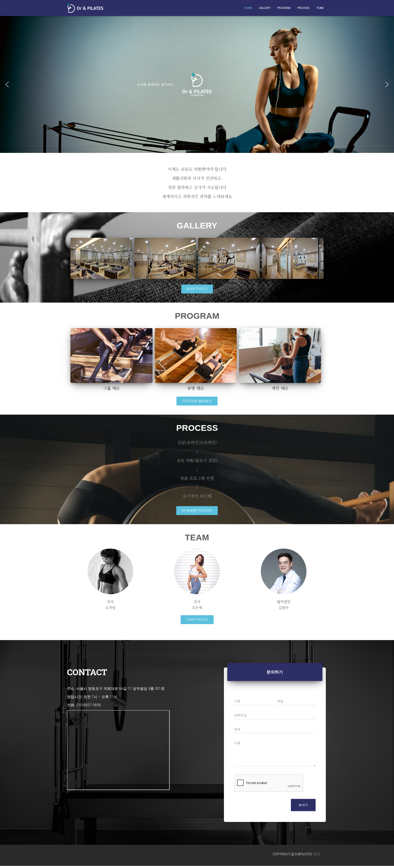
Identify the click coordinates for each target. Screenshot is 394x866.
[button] (7, 84)
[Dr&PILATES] (85, 8)
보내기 (303, 805)
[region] (197, 84)
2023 (316, 854)
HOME (248, 8)
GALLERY (264, 8)
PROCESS (303, 8)
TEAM (320, 8)
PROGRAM (283, 8)
